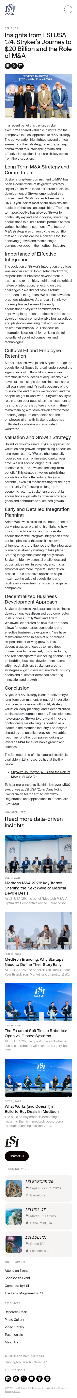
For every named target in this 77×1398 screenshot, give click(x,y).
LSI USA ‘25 (33, 789)
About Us (11, 1342)
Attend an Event (16, 1271)
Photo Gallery (14, 1320)
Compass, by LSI (17, 1286)
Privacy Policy (12, 1391)
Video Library (14, 1327)
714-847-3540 (15, 1370)
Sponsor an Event (17, 1278)
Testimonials (14, 1335)
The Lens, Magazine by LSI (24, 1293)
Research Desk (16, 1312)
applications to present (46, 799)
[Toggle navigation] (68, 9)
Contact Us (17, 1156)
